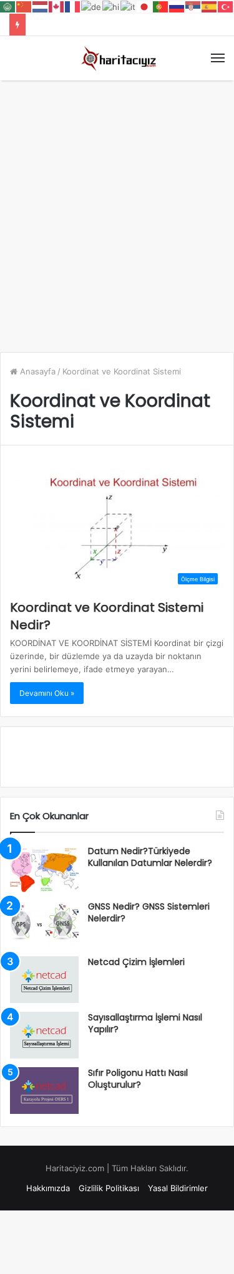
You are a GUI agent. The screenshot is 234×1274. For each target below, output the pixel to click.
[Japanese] (145, 6)
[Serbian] (193, 6)
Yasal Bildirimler (178, 1188)
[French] (73, 6)
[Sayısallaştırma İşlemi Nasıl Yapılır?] (44, 1035)
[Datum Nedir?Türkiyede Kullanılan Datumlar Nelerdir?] (44, 868)
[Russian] (177, 6)
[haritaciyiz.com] (117, 58)
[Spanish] (210, 6)
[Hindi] (111, 6)
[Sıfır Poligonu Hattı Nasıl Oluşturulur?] (44, 1090)
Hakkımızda (48, 1188)
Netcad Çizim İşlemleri (136, 962)
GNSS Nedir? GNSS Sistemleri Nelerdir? (149, 912)
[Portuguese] (161, 6)
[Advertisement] (117, 209)
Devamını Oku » (46, 693)
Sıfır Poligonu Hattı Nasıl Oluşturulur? (138, 1079)
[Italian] (128, 6)
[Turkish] (226, 6)
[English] (57, 6)
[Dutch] (40, 6)
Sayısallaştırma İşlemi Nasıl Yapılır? (145, 1023)
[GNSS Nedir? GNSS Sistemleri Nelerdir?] (44, 924)
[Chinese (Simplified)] (24, 6)
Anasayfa (36, 371)
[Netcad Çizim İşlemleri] (44, 979)
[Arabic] (8, 6)
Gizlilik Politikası (109, 1188)
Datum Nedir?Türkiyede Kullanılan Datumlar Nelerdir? (150, 857)
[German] (91, 6)
